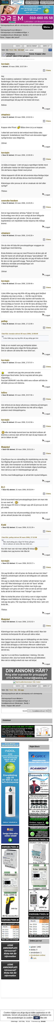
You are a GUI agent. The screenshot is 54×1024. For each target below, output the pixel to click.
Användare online (38, 955)
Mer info (43, 1018)
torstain (5, 64)
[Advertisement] (10, 989)
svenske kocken (9, 200)
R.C (3, 487)
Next (11, 50)
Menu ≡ (48, 27)
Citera (48, 70)
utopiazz (5, 114)
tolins (4, 392)
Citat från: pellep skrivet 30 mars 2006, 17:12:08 (19, 537)
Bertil (25, 35)
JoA (34, 958)
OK (36, 1018)
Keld (3, 525)
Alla (15, 50)
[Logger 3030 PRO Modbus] (26, 731)
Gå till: (25, 711)
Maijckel (5, 447)
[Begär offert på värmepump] (26, 739)
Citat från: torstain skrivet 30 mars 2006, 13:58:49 (20, 334)
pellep (4, 321)
